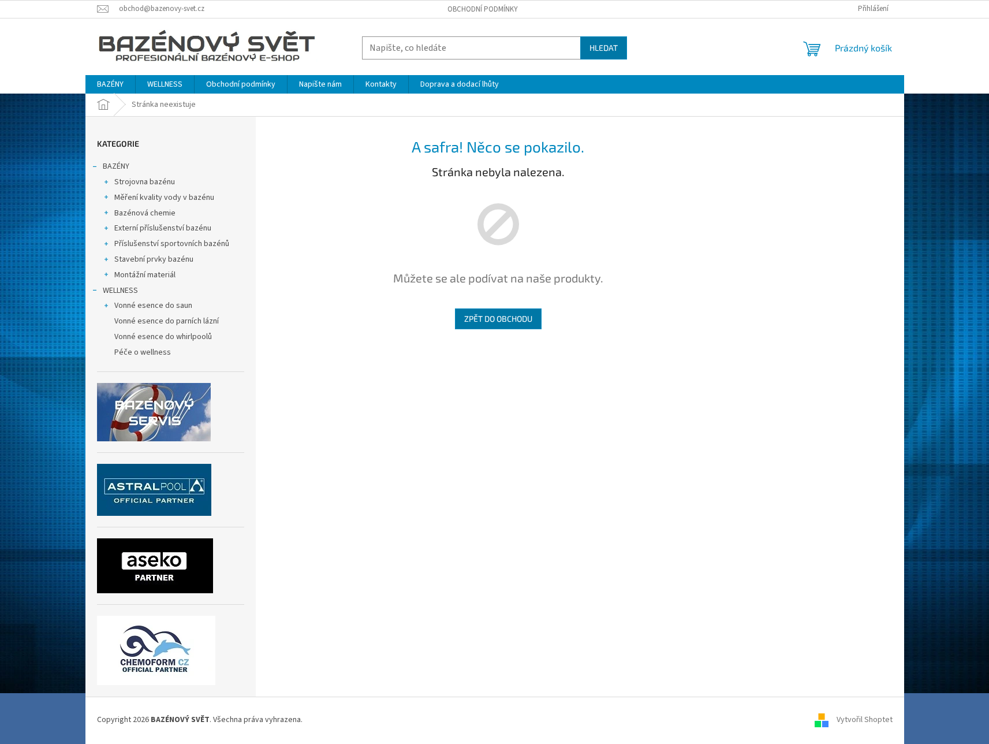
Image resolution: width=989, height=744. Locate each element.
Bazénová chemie (145, 213)
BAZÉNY (116, 166)
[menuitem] (110, 84)
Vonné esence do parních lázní (166, 321)
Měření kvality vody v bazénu (164, 197)
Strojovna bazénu (144, 182)
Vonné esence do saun (153, 305)
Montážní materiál (145, 275)
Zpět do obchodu (498, 318)
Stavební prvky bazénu (153, 259)
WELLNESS (120, 290)
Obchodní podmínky (482, 9)
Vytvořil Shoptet (865, 720)
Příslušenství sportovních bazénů (171, 244)
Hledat (603, 48)
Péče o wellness (142, 352)
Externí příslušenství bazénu (162, 228)
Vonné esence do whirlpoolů (163, 337)
